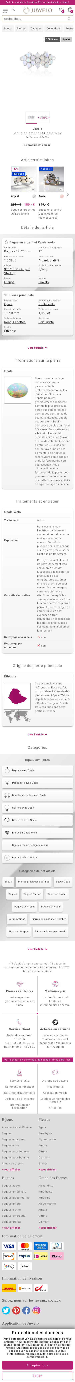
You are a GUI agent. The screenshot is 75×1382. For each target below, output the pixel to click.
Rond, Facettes (15, 322)
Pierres (21, 29)
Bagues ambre (11, 1204)
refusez (10, 1348)
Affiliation (55, 1108)
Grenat (43, 1164)
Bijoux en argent (57, 894)
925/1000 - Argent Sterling (17, 271)
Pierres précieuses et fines (34, 882)
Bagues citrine (11, 1210)
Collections (53, 29)
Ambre (43, 1146)
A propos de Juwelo (55, 1081)
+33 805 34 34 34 (22, 1043)
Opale (8, 304)
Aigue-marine (47, 1139)
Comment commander (19, 1087)
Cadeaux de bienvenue (19, 1099)
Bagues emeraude (13, 1216)
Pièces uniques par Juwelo (50, 932)
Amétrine (44, 1198)
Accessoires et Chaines (17, 1127)
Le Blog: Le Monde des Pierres (55, 1100)
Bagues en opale (51, 907)
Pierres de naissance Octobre (49, 919)
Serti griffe (46, 322)
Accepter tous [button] (37, 1365)
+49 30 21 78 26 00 (22, 1047)
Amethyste (46, 1133)
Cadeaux (36, 29)
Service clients (19, 1081)
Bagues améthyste (14, 1192)
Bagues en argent (24, 907)
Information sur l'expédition (19, 1106)
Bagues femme (32, 894)
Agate (42, 1127)
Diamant (44, 1158)
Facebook (26, 1310)
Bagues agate (11, 1186)
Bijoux (8, 29)
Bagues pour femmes (16, 1152)
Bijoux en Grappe (18, 932)
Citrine (43, 1152)
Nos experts (55, 1087)
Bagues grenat (11, 1222)
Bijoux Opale (63, 882)
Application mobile (55, 1093)
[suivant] (67, 194)
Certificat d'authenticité (19, 1093)
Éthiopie (10, 331)
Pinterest (16, 1310)
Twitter (6, 1310)
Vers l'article (36, 348)
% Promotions (17, 919)
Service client (19, 1029)
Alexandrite (46, 1186)
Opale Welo (47, 304)
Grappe (9, 282)
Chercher (69, 18)
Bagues (12, 894)
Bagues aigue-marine (16, 1198)
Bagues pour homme (15, 1158)
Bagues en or (10, 1146)
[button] (5, 10)
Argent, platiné (49, 260)
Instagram (36, 1310)
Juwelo (44, 282)
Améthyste (46, 1192)
